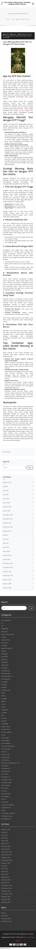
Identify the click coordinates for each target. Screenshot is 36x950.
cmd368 (4, 645)
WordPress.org (6, 921)
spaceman (5, 802)
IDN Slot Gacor (7, 36)
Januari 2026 (6, 511)
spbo (3, 810)
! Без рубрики (6, 620)
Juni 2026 (5, 490)
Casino (4, 637)
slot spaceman (6, 793)
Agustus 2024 (7, 579)
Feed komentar (6, 918)
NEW (3, 693)
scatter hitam (6, 726)
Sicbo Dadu (5, 738)
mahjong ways (6, 673)
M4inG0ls (6, 34)
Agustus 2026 (7, 482)
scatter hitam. (6, 729)
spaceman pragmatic (8, 805)
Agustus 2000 (7, 583)
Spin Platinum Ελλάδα (8, 813)
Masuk (4, 913)
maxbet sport (6, 690)
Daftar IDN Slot (23, 34)
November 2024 (8, 567)
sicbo (3, 735)
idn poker (14, 34)
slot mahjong (6, 785)
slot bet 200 (5, 757)
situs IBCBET (5, 740)
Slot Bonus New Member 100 (10, 763)
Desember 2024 (8, 563)
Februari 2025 (7, 555)
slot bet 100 (5, 754)
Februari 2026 (7, 506)
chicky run (5, 642)
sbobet (4, 721)
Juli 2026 (5, 486)
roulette (4, 712)
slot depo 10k (6, 768)
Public (4, 707)
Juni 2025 (5, 539)
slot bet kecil (6, 760)
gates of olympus (7, 648)
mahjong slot (6, 670)
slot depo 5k (5, 771)
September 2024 (8, 575)
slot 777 (4, 752)
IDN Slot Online (22, 36)
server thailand (6, 732)
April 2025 (6, 547)
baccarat (4, 631)
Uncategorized (6, 819)
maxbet (4, 687)
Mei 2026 (6, 494)
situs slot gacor (6, 749)
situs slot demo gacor (8, 746)
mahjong (4, 668)
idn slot (30, 34)
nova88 (4, 698)
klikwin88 (4, 662)
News (3, 696)
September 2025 (8, 527)
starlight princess (7, 816)
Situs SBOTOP (6, 743)
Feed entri (5, 916)
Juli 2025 (5, 535)
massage (4, 682)
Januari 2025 (6, 559)
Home (7, 19)
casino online (6, 640)
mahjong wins (6, 679)
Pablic (4, 701)
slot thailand (5, 796)
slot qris (4, 791)
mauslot (4, 684)
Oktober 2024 (7, 571)
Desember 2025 (8, 515)
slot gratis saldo (6, 782)
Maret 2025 (6, 551)
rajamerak (5, 710)
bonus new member (8, 634)
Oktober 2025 (7, 523)
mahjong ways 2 (7, 676)
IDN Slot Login (14, 36)
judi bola (4, 659)
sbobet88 (5, 724)
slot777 (4, 799)
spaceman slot (6, 807)
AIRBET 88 (5, 629)
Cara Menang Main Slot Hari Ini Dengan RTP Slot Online (17, 42)
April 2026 (6, 498)
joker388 (4, 656)
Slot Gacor (5, 774)
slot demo (5, 766)
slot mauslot (6, 451)
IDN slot (21, 110)
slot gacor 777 (6, 777)
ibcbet (4, 651)
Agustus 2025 (7, 531)
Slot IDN (7, 37)
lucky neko (5, 665)
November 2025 (8, 519)
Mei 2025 (6, 543)
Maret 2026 (6, 502)
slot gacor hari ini (7, 779)
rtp (3, 715)
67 (3, 626)
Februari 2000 (7, 588)
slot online (5, 788)
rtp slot (4, 718)
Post (3, 704)
